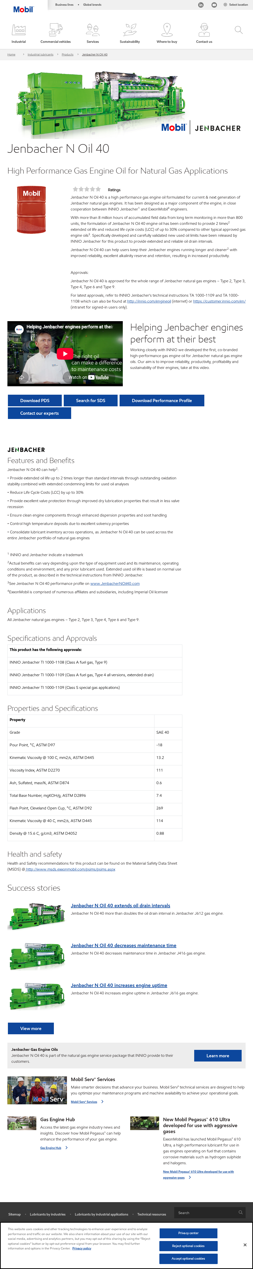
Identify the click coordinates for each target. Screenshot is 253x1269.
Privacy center (188, 1233)
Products (67, 54)
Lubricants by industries (47, 1214)
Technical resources (151, 1214)
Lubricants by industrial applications (101, 1214)
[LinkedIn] (201, 5)
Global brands (92, 4)
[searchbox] (205, 1212)
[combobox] (210, 1212)
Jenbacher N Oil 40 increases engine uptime (119, 985)
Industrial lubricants (40, 54)
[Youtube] (214, 5)
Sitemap (14, 1214)
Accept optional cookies (188, 1258)
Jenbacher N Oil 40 (94, 54)
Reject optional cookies (188, 1246)
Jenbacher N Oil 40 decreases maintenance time (123, 945)
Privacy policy (81, 1248)
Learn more (218, 1056)
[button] (18, 33)
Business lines (64, 4)
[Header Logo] (24, 6)
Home (11, 54)
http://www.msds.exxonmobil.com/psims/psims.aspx (70, 869)
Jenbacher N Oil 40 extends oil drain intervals (120, 905)
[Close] (245, 1245)
